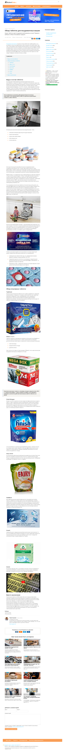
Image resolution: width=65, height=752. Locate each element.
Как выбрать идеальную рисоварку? (11, 681)
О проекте (15, 740)
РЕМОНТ (22, 6)
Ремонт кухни (49, 55)
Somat (11, 73)
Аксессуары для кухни (51, 43)
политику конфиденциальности (18, 726)
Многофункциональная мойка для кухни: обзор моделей (12, 664)
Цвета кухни (49, 67)
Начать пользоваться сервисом (52, 84)
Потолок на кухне (50, 53)
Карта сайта (8, 740)
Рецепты (48, 57)
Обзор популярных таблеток (14, 60)
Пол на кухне (49, 51)
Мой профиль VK (12, 624)
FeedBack (11, 69)
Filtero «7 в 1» (12, 64)
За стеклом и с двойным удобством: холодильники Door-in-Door (32, 697)
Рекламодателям (23, 740)
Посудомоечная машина (11, 43)
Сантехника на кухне (50, 59)
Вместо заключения (12, 75)
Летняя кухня (49, 47)
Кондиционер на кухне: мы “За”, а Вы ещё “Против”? (32, 664)
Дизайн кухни (49, 45)
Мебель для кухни (50, 49)
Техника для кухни (19, 37)
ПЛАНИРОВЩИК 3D (46, 6)
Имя (6, 709)
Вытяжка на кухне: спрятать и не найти (32, 647)
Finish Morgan (12, 66)
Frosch (11, 71)
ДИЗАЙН (16, 6)
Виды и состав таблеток (13, 58)
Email (18, 709)
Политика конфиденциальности (36, 740)
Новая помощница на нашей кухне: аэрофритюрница (31, 681)
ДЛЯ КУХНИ (28, 6)
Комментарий (8, 713)
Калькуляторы (49, 36)
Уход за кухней (49, 65)
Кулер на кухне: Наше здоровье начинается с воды (13, 697)
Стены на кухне (49, 61)
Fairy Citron (12, 67)
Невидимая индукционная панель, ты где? (11, 647)
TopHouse (11, 62)
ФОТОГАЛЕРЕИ (37, 6)
